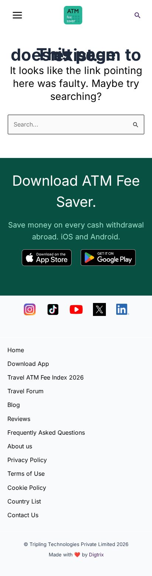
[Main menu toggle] (17, 15)
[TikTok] (52, 309)
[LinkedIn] (122, 309)
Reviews (18, 418)
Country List (24, 501)
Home (15, 350)
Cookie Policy (26, 487)
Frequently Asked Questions (46, 432)
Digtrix (96, 555)
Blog (13, 404)
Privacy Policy (27, 460)
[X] (99, 309)
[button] (137, 15)
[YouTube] (76, 309)
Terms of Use (26, 473)
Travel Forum (25, 391)
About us (19, 446)
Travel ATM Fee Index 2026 (45, 377)
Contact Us (22, 515)
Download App (28, 363)
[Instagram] (29, 309)
